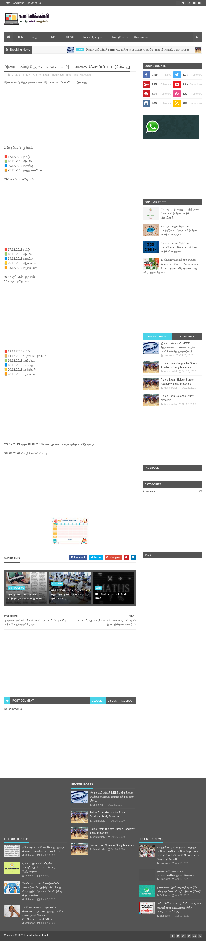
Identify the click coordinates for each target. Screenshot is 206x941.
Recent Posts (157, 336)
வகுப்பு (36, 37)
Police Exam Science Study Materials (112, 845)
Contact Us (34, 3)
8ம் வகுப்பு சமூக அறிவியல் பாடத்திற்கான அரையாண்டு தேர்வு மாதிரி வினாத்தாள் (179, 247)
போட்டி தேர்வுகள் (93, 37)
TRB (52, 37)
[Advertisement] (129, 24)
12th (65, 49)
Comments (187, 336)
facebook (127, 700)
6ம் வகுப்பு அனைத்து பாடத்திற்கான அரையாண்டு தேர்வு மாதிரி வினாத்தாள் (180, 213)
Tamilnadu (58, 74)
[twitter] (183, 3)
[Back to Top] (200, 936)
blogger (98, 700)
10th (98, 588)
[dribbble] (189, 3)
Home (7, 3)
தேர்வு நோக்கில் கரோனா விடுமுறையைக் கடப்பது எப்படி (25, 596)
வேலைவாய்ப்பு (142, 37)
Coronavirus (16, 588)
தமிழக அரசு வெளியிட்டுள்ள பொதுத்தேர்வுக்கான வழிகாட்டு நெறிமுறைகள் (39, 867)
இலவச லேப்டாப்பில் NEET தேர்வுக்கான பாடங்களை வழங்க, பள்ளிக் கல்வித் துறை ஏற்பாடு (122, 49)
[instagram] (194, 3)
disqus (112, 700)
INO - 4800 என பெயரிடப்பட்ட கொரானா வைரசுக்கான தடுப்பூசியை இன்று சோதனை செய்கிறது (179, 907)
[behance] (200, 3)
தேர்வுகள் (85, 74)
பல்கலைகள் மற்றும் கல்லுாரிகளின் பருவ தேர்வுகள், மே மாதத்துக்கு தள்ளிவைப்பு (71, 594)
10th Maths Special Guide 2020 (111, 596)
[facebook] (178, 3)
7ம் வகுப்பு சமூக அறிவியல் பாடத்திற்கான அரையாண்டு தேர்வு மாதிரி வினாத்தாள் (179, 230)
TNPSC (69, 37)
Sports (150, 491)
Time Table (72, 74)
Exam (46, 74)
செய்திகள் (119, 37)
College (57, 583)
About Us (18, 3)
